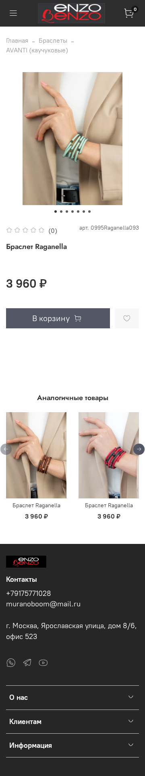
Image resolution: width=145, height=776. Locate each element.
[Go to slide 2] (61, 211)
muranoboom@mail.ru (43, 604)
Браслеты (53, 40)
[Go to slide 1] (55, 211)
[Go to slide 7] (89, 211)
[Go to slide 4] (72, 211)
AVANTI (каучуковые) (37, 50)
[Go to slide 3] (67, 211)
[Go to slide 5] (78, 211)
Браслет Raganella (36, 505)
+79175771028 (28, 593)
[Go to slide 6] (84, 211)
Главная (17, 40)
